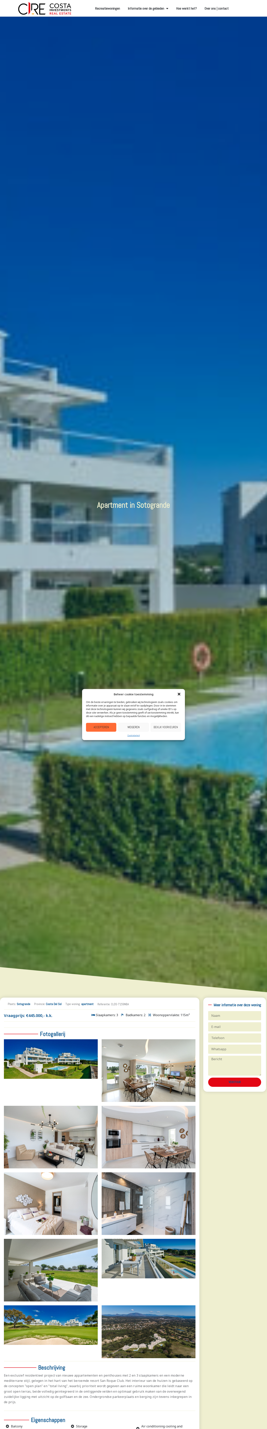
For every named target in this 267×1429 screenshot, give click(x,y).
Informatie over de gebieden (146, 8)
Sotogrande (23, 1004)
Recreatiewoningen (107, 8)
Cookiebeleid (133, 735)
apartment (87, 1004)
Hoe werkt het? (186, 8)
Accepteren (101, 727)
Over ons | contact (217, 8)
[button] (179, 694)
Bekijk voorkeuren (166, 727)
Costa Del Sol (54, 1004)
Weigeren (133, 727)
